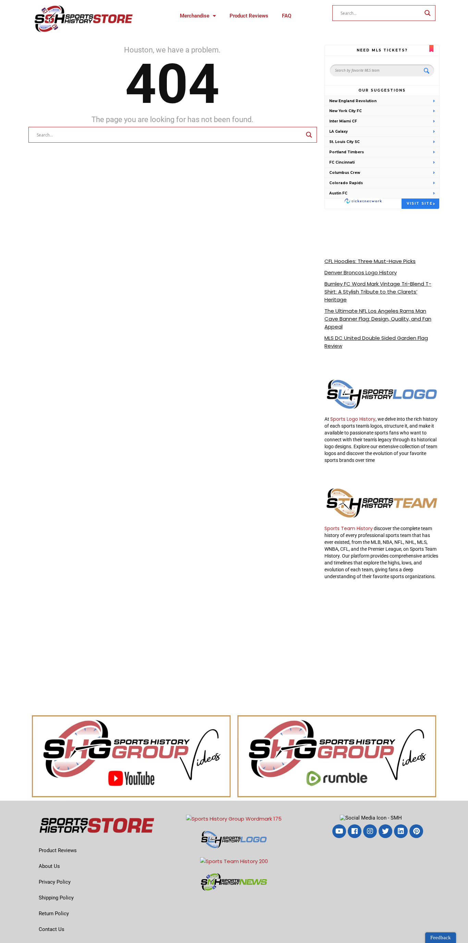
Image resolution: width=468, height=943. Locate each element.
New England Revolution (353, 101)
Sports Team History (348, 528)
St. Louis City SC (344, 142)
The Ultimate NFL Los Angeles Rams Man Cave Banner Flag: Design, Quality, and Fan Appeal (377, 318)
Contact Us (51, 929)
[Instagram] (370, 831)
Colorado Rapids (346, 183)
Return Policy (54, 913)
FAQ (286, 16)
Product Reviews (249, 16)
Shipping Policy (56, 898)
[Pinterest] (416, 831)
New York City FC (345, 111)
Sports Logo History (352, 419)
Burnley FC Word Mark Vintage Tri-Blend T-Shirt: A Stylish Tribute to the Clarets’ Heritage (377, 291)
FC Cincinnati (342, 162)
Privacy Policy (55, 882)
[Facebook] (354, 831)
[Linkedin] (401, 831)
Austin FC (338, 193)
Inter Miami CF (343, 121)
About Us (49, 866)
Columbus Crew (344, 172)
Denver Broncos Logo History (360, 272)
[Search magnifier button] (427, 13)
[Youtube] (339, 831)
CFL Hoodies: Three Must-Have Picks (370, 261)
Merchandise (194, 16)
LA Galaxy (338, 131)
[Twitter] (385, 831)
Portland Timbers (346, 152)
